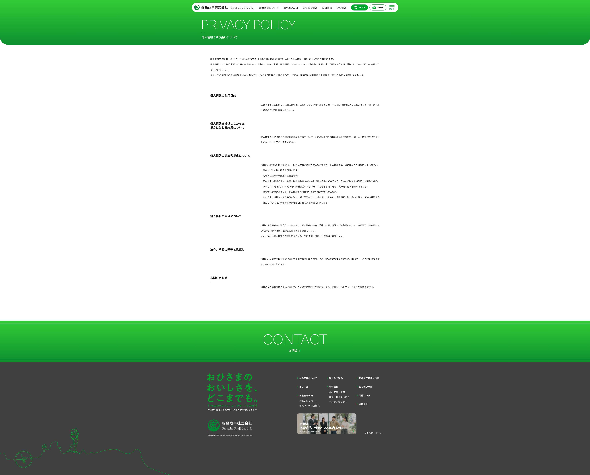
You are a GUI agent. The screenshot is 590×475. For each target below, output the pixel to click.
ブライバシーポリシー (373, 433)
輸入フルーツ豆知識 (309, 405)
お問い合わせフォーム (343, 287)
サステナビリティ (338, 401)
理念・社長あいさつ (339, 397)
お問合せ (363, 404)
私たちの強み (336, 378)
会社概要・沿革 (337, 392)
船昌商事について (269, 7)
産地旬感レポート (308, 400)
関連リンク (364, 395)
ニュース (303, 386)
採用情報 (341, 7)
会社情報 (327, 7)
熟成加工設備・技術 (369, 378)
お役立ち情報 (310, 7)
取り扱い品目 (291, 7)
